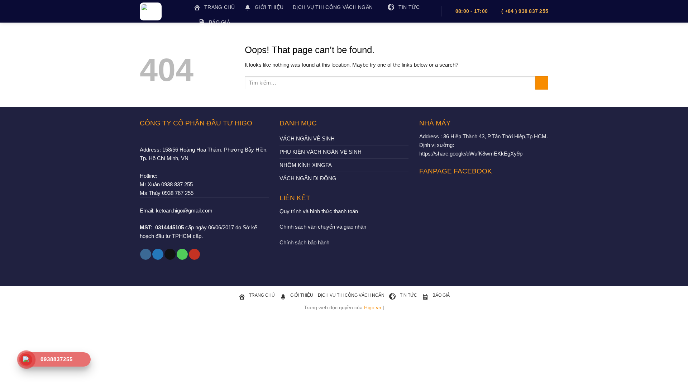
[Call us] (182, 254)
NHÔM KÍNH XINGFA (306, 165)
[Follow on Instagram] (145, 254)
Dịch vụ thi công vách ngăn (333, 7)
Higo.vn (372, 307)
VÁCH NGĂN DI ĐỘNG (308, 178)
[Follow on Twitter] (157, 254)
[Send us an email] (170, 254)
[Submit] (541, 83)
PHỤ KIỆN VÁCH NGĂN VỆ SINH (321, 152)
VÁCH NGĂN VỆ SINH (307, 138)
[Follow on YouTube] (194, 254)
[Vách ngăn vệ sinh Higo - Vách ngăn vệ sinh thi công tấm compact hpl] (161, 11)
